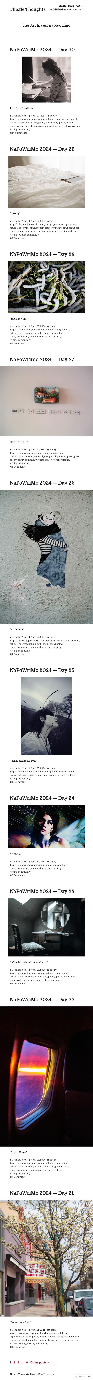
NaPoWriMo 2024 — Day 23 (42, 891)
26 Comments (19, 133)
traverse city (64, 1340)
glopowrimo (24, 119)
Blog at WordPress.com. (42, 1374)
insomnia (69, 771)
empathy (22, 640)
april (14, 119)
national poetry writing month (62, 119)
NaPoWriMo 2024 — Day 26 (42, 483)
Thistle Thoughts (28, 9)
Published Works (60, 10)
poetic (58, 1166)
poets (36, 126)
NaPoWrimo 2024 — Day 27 (42, 359)
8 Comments (18, 875)
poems (20, 122)
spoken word (47, 126)
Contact (78, 10)
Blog (71, 6)
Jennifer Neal (19, 116)
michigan (63, 1333)
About (79, 6)
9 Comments (19, 343)
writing (75, 126)
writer (58, 126)
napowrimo (38, 119)
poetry (53, 116)
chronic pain (42, 224)
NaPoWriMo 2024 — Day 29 (42, 149)
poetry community (48, 122)
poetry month (66, 122)
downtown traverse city (30, 1333)
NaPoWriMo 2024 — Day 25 (42, 670)
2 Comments (18, 467)
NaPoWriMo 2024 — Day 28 (42, 254)
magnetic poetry (41, 453)
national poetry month (21, 228)
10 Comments (19, 782)
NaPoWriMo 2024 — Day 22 (42, 999)
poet (27, 122)
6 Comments (19, 238)
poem (13, 122)
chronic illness (26, 224)
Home (62, 6)
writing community (20, 129)
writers (66, 126)
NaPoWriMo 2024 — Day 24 (42, 798)
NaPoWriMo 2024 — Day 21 (42, 1193)
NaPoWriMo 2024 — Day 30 (42, 50)
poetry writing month (21, 126)
